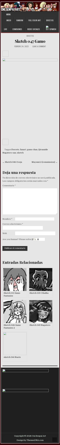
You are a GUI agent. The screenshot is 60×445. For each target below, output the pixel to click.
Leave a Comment (39, 46)
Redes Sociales (33, 29)
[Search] (57, 14)
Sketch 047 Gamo (30, 41)
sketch (20, 153)
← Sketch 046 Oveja (12, 162)
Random (19, 20)
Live (5, 29)
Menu (8, 14)
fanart (23, 149)
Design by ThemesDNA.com (30, 440)
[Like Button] (5, 53)
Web (4, 233)
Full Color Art (34, 20)
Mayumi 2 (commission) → (45, 162)
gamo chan (32, 149)
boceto (15, 149)
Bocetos (50, 20)
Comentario (9, 185)
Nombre (7, 219)
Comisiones (17, 29)
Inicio (8, 20)
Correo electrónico (12, 224)
